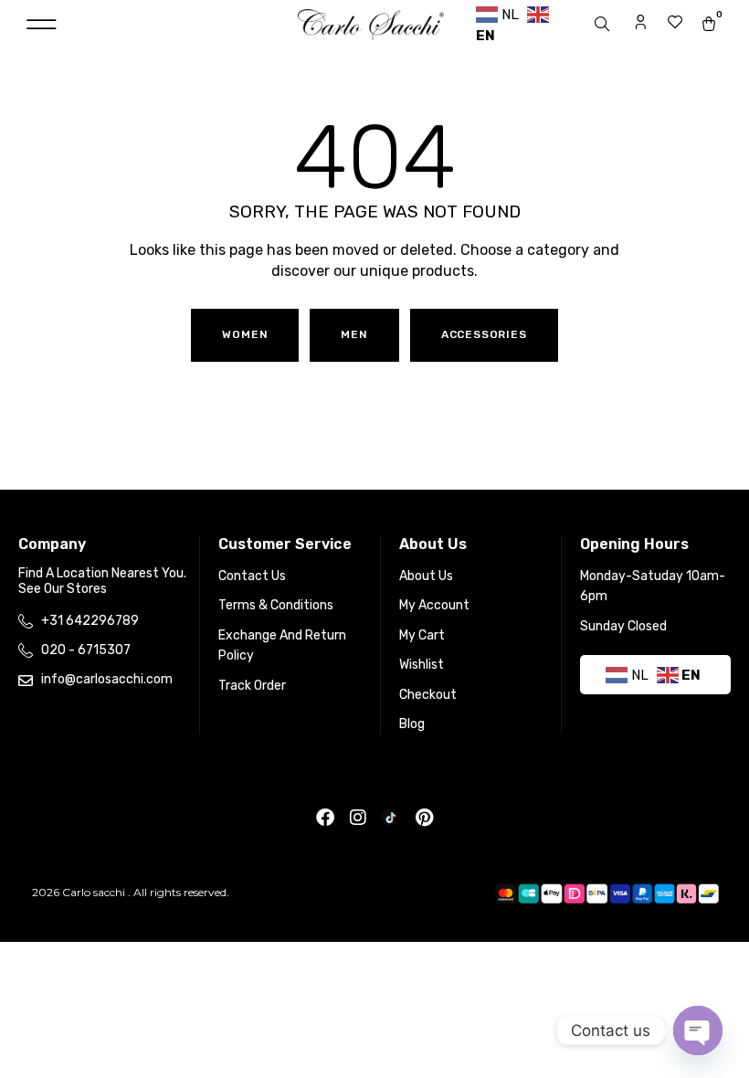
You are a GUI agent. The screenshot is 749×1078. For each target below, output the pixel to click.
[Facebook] (325, 817)
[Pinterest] (424, 817)
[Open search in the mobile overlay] (604, 24)
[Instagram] (358, 817)
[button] (41, 25)
